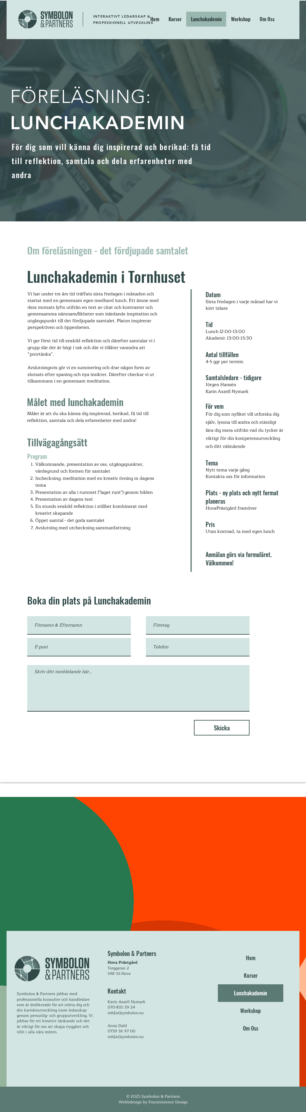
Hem (250, 958)
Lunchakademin (250, 993)
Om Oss (250, 1028)
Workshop (250, 1010)
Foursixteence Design (168, 1102)
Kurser (251, 975)
